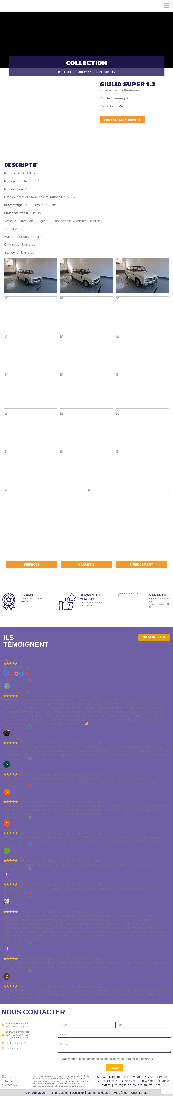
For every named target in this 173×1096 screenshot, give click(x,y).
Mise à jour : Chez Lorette (131, 1092)
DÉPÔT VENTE (133, 1077)
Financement (141, 564)
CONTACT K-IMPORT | (110, 1077)
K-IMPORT (151, 1077)
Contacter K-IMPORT (122, 119)
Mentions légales (98, 1092)
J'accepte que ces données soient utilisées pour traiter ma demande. (108, 1059)
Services (32, 564)
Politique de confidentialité (66, 1092)
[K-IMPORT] (6, 5)
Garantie (86, 564)
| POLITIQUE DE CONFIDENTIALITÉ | (134, 1085)
